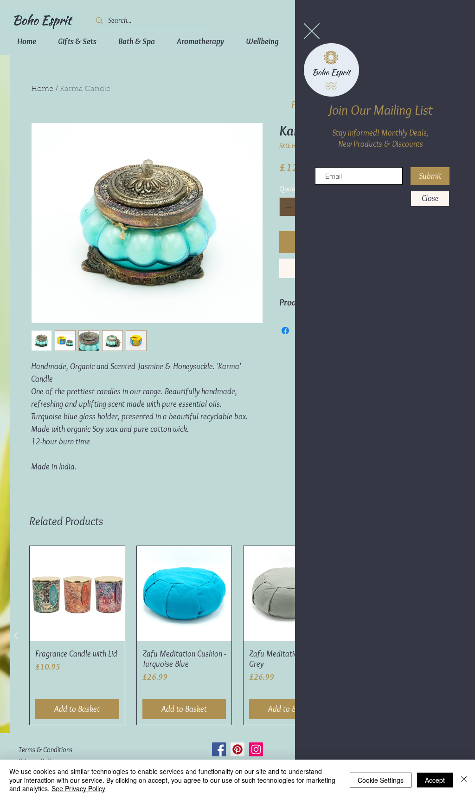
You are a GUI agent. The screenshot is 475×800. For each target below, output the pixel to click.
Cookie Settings (381, 780)
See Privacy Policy (78, 788)
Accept (435, 780)
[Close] (463, 780)
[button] (312, 31)
